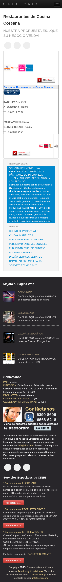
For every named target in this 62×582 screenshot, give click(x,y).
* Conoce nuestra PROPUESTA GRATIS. (24, 509)
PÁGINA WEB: (10, 395)
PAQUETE (33, 554)
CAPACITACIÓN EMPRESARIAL (26, 261)
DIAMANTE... (46, 554)
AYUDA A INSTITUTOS (21, 235)
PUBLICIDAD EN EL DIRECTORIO (27, 248)
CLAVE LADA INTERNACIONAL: (20, 401)
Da (19, 358)
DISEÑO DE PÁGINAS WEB (23, 231)
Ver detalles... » (13, 502)
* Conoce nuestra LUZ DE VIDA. (20, 483)
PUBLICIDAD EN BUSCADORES (26, 239)
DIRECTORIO (20, 4)
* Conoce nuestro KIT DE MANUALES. (23, 532)
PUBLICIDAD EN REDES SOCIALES (28, 244)
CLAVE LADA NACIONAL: (16, 398)
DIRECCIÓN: (10, 385)
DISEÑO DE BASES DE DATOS (25, 256)
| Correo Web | (37, 574)
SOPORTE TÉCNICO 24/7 (23, 265)
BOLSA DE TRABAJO (20, 252)
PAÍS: (6, 382)
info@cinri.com (26, 445)
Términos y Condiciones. (30, 571)
